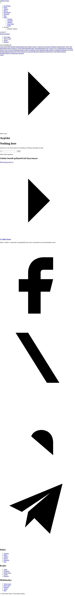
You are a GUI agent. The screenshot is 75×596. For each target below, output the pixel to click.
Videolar (9, 22)
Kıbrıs (5, 7)
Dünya (6, 11)
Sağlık (5, 569)
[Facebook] (37, 319)
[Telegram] (37, 546)
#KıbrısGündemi (5, 34)
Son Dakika (7, 6)
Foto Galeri (10, 24)
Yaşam (6, 40)
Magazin (6, 42)
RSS (5, 590)
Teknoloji (6, 571)
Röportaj (6, 587)
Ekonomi (6, 14)
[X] (37, 395)
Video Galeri (7, 38)
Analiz (6, 589)
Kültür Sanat (7, 573)
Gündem (6, 553)
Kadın (9, 25)
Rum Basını (7, 12)
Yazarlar (9, 19)
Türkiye (6, 9)
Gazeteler (10, 20)
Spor (5, 15)
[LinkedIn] (37, 470)
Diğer (5, 17)
